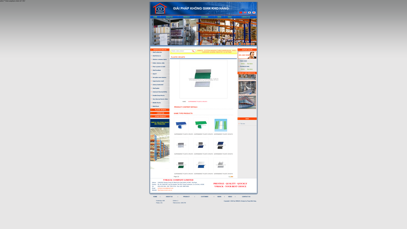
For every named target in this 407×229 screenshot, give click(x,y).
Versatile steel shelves (159, 77)
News (219, 17)
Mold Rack (156, 106)
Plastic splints (160, 110)
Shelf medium (157, 70)
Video (230, 17)
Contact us (246, 17)
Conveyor (160, 113)
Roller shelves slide (158, 63)
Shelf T (155, 74)
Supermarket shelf (158, 81)
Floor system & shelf (159, 66)
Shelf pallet (156, 88)
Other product (160, 116)
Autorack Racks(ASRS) (160, 92)
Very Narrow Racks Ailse (160, 99)
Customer (204, 17)
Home (155, 17)
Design (243, 201)
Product (186, 17)
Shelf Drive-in (157, 56)
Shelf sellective (157, 52)
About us (169, 17)
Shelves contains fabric (160, 59)
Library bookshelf (158, 84)
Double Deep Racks (159, 95)
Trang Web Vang (251, 201)
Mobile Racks (157, 102)
